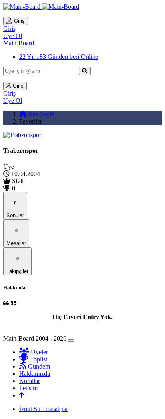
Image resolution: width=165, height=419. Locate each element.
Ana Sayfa (40, 114)
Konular (15, 209)
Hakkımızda (34, 373)
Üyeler (38, 352)
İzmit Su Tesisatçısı (43, 408)
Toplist (37, 359)
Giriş (18, 21)
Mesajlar (16, 237)
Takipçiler (17, 265)
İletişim (28, 388)
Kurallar (29, 380)
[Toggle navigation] (71, 340)
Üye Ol (12, 35)
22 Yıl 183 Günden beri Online (58, 56)
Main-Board (18, 43)
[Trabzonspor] (22, 135)
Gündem (38, 366)
